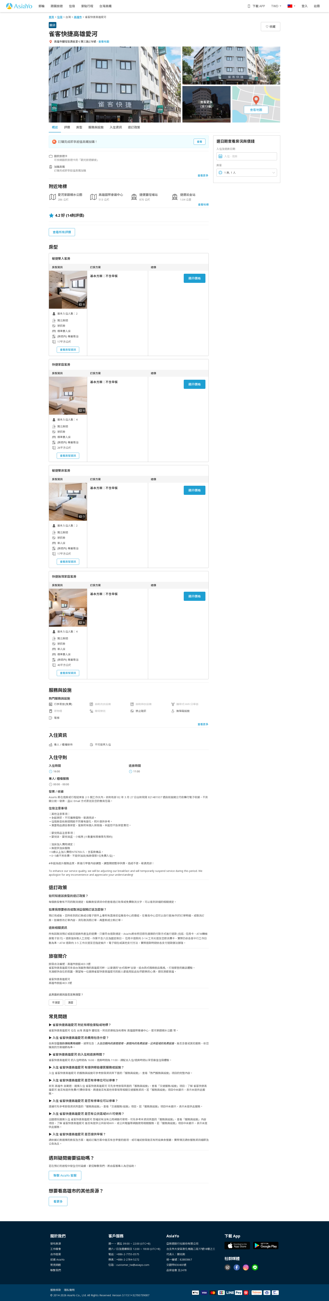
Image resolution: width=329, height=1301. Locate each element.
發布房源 (55, 1243)
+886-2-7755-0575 (127, 1254)
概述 (55, 127)
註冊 (317, 6)
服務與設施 (96, 127)
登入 (305, 6)
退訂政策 (134, 127)
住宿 (72, 6)
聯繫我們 (55, 1270)
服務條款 (55, 1290)
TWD (274, 6)
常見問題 (55, 1265)
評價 (67, 127)
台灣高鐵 (105, 6)
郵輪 (41, 6)
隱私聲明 (69, 1290)
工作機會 (55, 1249)
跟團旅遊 (57, 6)
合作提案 (55, 1254)
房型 (79, 127)
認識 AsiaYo (57, 1259)
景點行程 (87, 6)
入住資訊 (116, 127)
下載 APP (258, 6)
